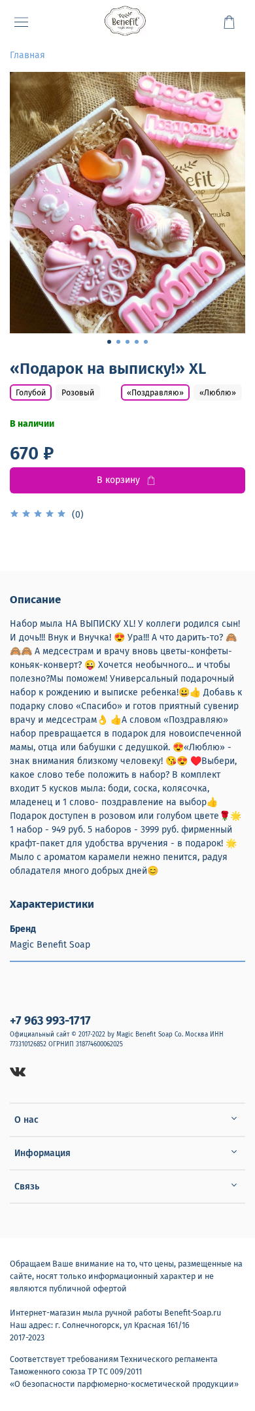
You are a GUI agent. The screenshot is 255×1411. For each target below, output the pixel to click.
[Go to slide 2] (118, 342)
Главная (27, 55)
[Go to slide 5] (146, 342)
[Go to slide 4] (137, 342)
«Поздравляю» (155, 392)
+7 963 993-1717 (50, 1021)
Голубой (31, 392)
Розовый (77, 392)
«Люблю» (217, 392)
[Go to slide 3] (127, 342)
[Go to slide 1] (109, 342)
